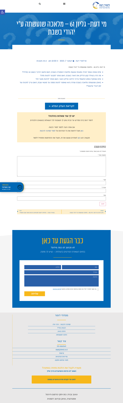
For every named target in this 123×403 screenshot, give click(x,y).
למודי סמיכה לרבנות (47, 131)
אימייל (103, 187)
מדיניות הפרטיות (57, 289)
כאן (82, 131)
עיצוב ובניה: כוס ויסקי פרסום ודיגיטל (62, 394)
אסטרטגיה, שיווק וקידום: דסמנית (61, 398)
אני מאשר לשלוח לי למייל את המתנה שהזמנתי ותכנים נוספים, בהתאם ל (74, 289)
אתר (104, 195)
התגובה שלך (102, 155)
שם (104, 180)
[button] (2, 12)
